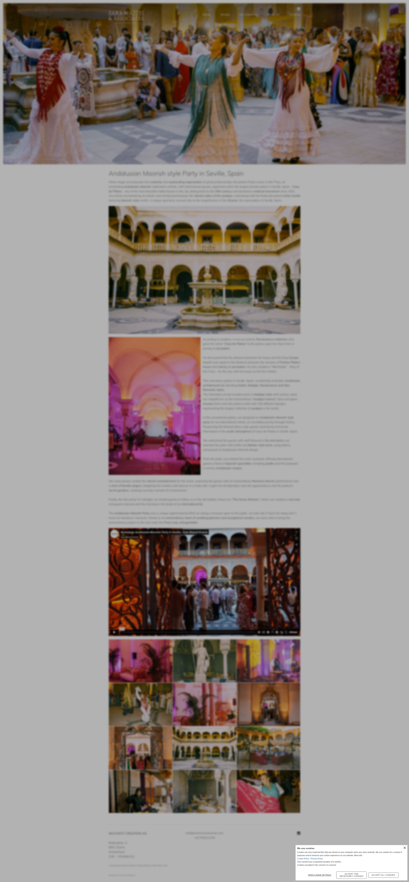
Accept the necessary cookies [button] (351, 875)
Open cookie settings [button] (319, 875)
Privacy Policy (317, 859)
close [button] (405, 848)
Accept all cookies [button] (383, 875)
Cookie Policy (303, 859)
